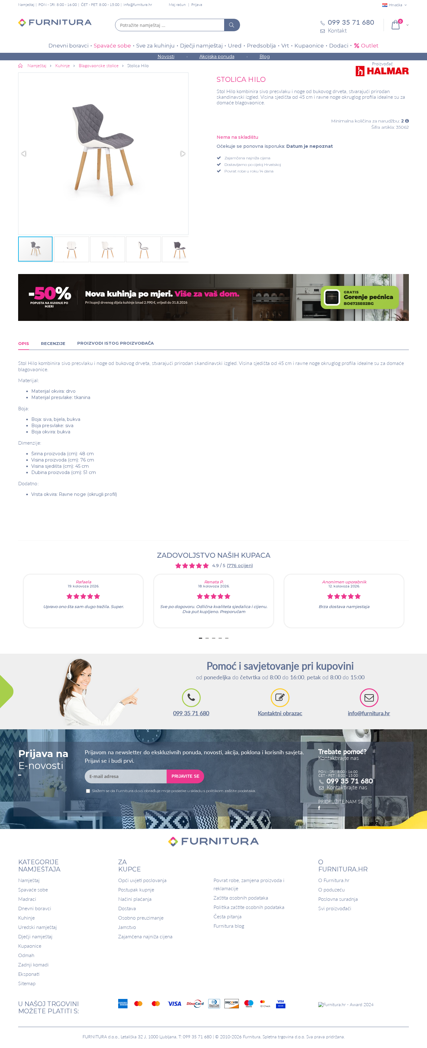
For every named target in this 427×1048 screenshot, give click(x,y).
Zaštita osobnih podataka (241, 898)
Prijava (196, 4)
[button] (103, 154)
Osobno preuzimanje (140, 918)
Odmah (26, 955)
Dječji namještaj (201, 45)
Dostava (127, 908)
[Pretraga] (232, 25)
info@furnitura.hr (137, 4)
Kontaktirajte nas (347, 787)
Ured (235, 45)
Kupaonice (309, 45)
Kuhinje (26, 918)
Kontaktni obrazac (280, 713)
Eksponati (28, 974)
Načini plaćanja (135, 899)
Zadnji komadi (33, 964)
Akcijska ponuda (216, 56)
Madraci (27, 899)
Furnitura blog (229, 926)
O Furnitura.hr (333, 880)
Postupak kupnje (136, 889)
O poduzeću (331, 889)
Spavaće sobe (112, 45)
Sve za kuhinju (155, 45)
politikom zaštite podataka (230, 790)
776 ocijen (240, 565)
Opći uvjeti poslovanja (142, 880)
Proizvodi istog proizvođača (115, 343)
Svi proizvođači (334, 908)
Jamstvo (127, 927)
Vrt (285, 45)
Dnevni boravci (68, 45)
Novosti (166, 56)
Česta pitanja (228, 916)
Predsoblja (261, 45)
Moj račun (177, 4)
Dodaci (338, 45)
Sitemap (27, 983)
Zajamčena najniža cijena (145, 936)
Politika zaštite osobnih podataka (249, 907)
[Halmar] (382, 71)
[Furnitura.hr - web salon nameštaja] (54, 25)
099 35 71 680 (191, 713)
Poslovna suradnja (338, 899)
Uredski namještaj (37, 927)
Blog (264, 56)
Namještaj (29, 880)
